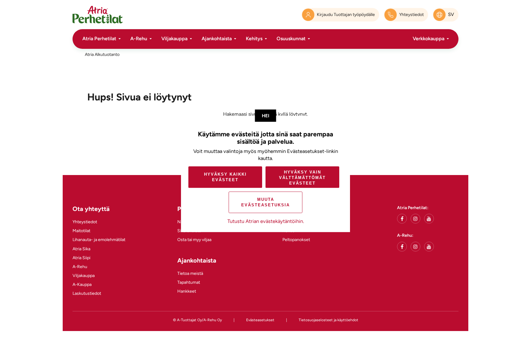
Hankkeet (186, 291)
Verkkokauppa (428, 38)
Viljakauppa (174, 38)
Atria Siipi (81, 257)
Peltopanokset (296, 239)
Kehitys (254, 38)
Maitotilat (81, 230)
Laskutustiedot (87, 293)
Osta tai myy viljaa (194, 239)
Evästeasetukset (260, 320)
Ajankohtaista (217, 38)
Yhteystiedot (85, 221)
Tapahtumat (188, 282)
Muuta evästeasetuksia (265, 202)
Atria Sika (81, 248)
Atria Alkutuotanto (102, 54)
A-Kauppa (82, 284)
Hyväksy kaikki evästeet (225, 177)
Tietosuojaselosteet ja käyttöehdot (328, 320)
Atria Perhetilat (99, 38)
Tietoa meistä (190, 273)
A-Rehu (138, 38)
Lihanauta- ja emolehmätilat (99, 239)
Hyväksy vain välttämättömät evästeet (302, 177)
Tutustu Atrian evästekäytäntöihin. (265, 221)
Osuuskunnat (291, 38)
